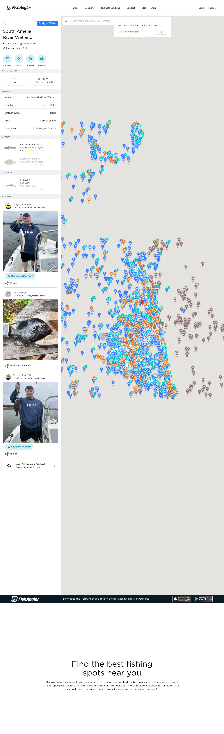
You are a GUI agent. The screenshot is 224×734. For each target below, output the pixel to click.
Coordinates (11, 129)
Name (8, 97)
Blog (144, 7)
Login (201, 7)
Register (212, 7)
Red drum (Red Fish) (22, 276)
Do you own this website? (129, 32)
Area (16, 82)
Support (131, 7)
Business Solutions (110, 7)
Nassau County (48, 121)
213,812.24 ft (44, 79)
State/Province (13, 113)
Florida (52, 113)
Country (9, 105)
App (75, 7)
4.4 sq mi (16, 79)
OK (161, 32)
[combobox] (112, 21)
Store (153, 7)
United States (49, 105)
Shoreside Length (44, 82)
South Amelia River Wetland (41, 97)
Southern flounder (21, 447)
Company (89, 7)
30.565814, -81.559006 (44, 129)
